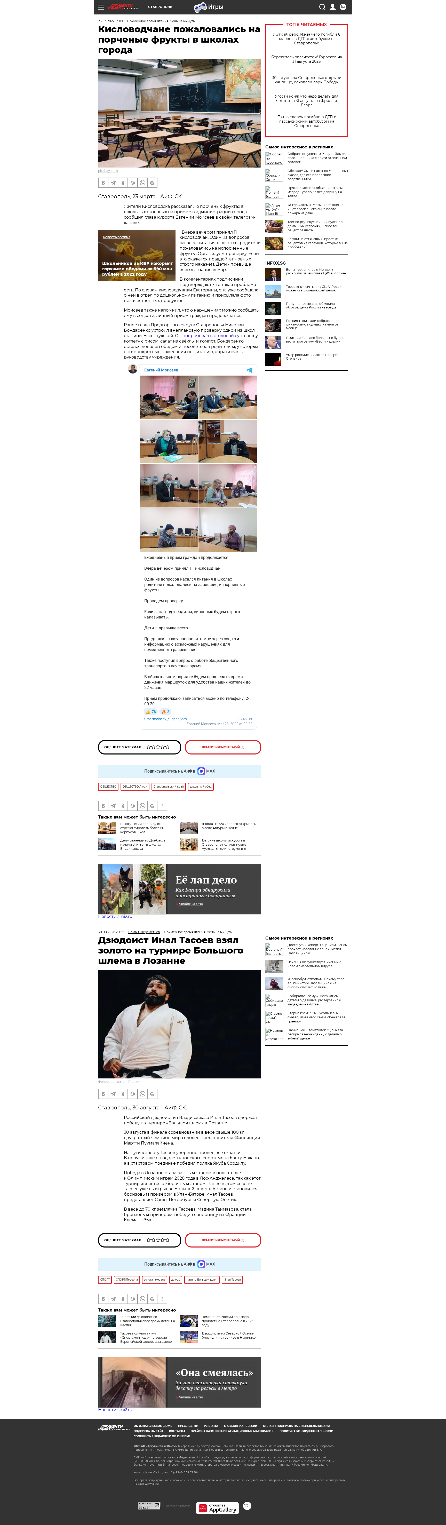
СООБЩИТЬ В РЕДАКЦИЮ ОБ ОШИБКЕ (162, 1436)
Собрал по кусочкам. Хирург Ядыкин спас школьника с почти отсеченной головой (317, 158)
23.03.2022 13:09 (110, 21)
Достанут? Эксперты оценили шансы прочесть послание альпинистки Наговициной (317, 949)
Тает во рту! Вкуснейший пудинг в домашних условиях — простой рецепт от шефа (315, 226)
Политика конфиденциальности (306, 1431)
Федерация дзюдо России (119, 1082)
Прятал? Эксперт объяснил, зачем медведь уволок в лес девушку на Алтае (315, 192)
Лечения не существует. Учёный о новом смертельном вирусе (314, 964)
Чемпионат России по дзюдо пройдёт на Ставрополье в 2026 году (227, 1321)
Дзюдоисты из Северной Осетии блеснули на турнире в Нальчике (229, 1335)
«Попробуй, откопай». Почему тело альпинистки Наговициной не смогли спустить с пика (316, 983)
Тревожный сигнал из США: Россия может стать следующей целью (314, 288)
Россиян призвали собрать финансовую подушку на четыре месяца (312, 324)
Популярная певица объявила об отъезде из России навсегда (311, 305)
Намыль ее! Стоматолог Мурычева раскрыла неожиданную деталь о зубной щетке (315, 1034)
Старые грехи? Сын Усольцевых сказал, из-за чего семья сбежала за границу (316, 1017)
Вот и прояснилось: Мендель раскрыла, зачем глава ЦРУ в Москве (316, 271)
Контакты (177, 1431)
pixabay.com (108, 171)
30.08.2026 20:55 (111, 932)
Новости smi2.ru (115, 916)
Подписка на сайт (148, 1431)
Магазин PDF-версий (240, 1426)
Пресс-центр (188, 1426)
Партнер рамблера (178, 1505)
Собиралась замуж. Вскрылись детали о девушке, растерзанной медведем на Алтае (314, 1000)
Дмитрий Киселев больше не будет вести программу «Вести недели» (314, 339)
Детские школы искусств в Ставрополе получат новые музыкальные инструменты (224, 844)
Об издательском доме (153, 1426)
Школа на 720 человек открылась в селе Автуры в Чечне (229, 826)
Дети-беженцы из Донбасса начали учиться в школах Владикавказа (142, 844)
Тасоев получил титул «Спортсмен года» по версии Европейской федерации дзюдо (146, 1337)
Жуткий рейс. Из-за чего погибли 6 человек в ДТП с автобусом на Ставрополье (306, 38)
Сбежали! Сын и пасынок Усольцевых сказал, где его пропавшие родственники (318, 175)
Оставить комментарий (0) (223, 747)
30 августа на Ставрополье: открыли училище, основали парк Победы (306, 80)
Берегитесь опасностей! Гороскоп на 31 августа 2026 (306, 59)
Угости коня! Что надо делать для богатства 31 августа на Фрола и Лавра (306, 100)
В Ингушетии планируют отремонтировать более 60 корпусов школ (142, 828)
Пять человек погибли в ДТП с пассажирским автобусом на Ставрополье (306, 121)
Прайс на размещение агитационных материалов (232, 1431)
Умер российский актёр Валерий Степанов (312, 356)
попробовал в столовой (208, 335)
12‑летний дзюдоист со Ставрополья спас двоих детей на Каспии (147, 1321)
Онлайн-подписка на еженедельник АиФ (296, 1426)
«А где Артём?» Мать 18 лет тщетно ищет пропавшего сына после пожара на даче (316, 209)
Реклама (211, 1426)
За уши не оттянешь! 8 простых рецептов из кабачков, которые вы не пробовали (318, 243)
